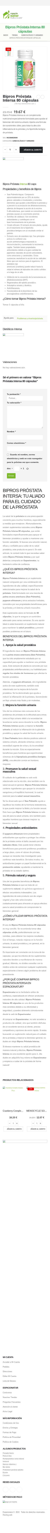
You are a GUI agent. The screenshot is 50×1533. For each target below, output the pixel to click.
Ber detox (6, 1467)
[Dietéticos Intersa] (13, 167)
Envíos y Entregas (10, 1428)
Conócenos (7, 1393)
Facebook (19, 1489)
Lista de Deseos (9, 1381)
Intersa (23, 184)
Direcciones (7, 1371)
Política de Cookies (10, 1442)
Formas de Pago (9, 1432)
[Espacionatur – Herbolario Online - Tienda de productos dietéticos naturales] (12, 14)
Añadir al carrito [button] (14, 1129)
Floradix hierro (8, 1453)
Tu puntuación (14, 394)
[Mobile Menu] (45, 14)
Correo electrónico (16, 443)
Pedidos (6, 1367)
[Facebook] (45, 3)
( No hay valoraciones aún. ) (25, 104)
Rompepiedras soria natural (13, 1459)
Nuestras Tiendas (10, 1397)
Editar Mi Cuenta (9, 1376)
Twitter (12, 1489)
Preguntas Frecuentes (12, 1402)
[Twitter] (40, 3)
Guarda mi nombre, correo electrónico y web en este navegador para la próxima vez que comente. (24, 458)
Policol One (7, 1456)
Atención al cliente (10, 1407)
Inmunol (6, 1461)
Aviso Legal (7, 1411)
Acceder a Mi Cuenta (11, 1362)
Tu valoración (14, 403)
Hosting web (7, 1515)
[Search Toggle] (25, 14)
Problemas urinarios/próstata (30, 318)
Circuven (6, 1475)
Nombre (11, 431)
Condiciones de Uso (11, 1423)
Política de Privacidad (11, 1437)
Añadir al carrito (33, 150)
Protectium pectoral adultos (13, 1470)
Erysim (5, 1472)
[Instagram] (36, 3)
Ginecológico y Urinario (23, 141)
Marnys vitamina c (9, 1464)
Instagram (5, 1489)
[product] (13, 1096)
